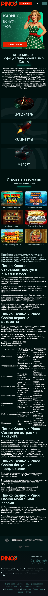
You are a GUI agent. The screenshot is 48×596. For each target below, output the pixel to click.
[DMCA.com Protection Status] (17, 540)
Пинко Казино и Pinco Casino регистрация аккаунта (22, 258)
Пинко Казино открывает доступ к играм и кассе (21, 254)
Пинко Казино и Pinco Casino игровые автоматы (21, 256)
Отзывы (8, 587)
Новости (20, 592)
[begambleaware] (34, 540)
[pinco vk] (44, 561)
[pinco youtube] (38, 561)
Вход (37, 3)
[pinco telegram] (33, 561)
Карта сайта (10, 584)
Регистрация (25, 3)
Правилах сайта (32, 573)
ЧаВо (16, 587)
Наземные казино (11, 589)
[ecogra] (24, 545)
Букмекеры (26, 589)
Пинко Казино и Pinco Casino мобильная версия (21, 261)
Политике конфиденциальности (13, 573)
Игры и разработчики (34, 584)
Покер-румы (38, 589)
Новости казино (26, 587)
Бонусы (20, 584)
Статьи (28, 592)
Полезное (39, 587)
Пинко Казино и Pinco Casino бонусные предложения (23, 259)
